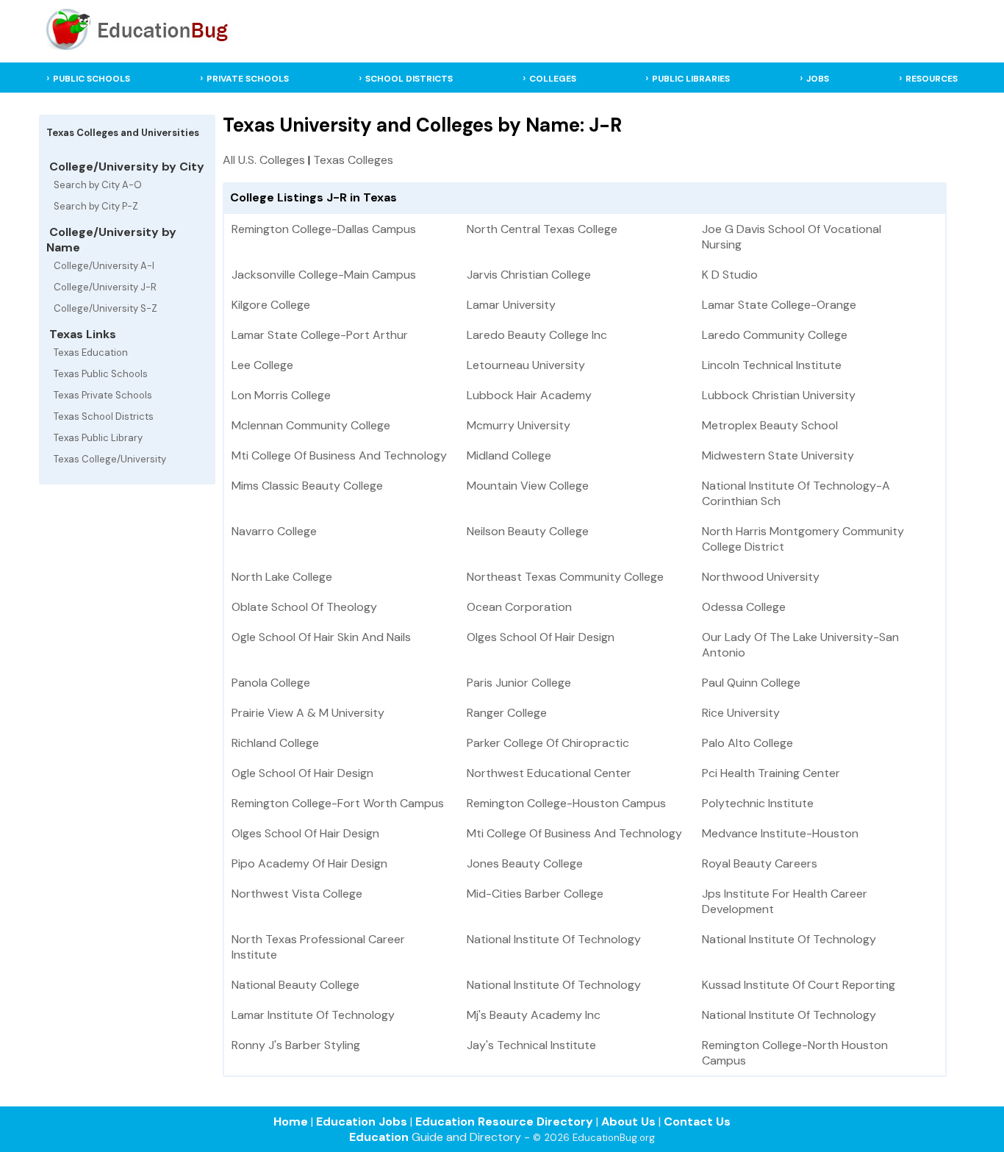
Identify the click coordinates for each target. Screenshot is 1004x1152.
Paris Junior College (519, 682)
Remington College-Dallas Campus (324, 229)
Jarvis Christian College (529, 274)
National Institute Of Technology (554, 939)
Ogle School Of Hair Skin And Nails (321, 637)
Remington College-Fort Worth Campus (338, 803)
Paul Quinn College (751, 682)
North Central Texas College (542, 229)
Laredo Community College (774, 335)
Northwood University (761, 576)
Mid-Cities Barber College (535, 893)
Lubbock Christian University (779, 395)
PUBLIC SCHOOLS (91, 79)
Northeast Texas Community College (565, 576)
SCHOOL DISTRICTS (409, 79)
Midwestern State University (778, 455)
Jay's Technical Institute (531, 1045)
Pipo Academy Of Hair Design (309, 863)
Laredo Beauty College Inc (537, 335)
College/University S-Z (105, 308)
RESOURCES (932, 79)
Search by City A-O (98, 185)
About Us (628, 1121)
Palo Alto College (747, 743)
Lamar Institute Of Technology (313, 1015)
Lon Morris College (281, 395)
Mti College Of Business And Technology (339, 455)
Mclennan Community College (311, 425)
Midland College (509, 455)
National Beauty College (295, 984)
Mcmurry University (518, 425)
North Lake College (282, 576)
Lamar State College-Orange (779, 304)
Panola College (271, 682)
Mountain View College (528, 485)
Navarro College (274, 531)
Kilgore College (271, 304)
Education (379, 1137)
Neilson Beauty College (528, 531)
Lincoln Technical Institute (772, 365)
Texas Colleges (353, 160)
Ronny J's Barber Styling (296, 1045)
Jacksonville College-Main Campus (324, 274)
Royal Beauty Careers (759, 863)
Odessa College (744, 607)
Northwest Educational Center (549, 773)
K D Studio (730, 274)
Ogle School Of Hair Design (302, 773)
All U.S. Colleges (264, 160)
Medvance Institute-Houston (780, 833)
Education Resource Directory (504, 1121)
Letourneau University (526, 365)
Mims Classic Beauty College (307, 485)
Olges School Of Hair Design (540, 637)
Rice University (741, 712)
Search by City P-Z (96, 206)
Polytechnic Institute (758, 803)
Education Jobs (361, 1121)
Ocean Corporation (519, 607)
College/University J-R (105, 287)
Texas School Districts (104, 416)
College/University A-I (104, 266)
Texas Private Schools (103, 395)
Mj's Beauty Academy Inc (533, 1015)
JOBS (817, 79)
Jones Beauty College (525, 863)
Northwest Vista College (297, 893)
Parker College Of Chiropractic (548, 743)
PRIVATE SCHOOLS (248, 79)
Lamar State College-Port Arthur (320, 335)
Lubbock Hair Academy (529, 395)
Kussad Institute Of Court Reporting (798, 984)
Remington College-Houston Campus (566, 803)
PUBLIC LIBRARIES (691, 79)
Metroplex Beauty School (770, 425)
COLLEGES (552, 79)
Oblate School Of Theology (304, 607)
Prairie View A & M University (308, 712)
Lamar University (511, 304)
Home (290, 1121)
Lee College (262, 365)
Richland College (275, 743)
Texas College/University (110, 459)
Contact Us (697, 1121)
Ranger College (507, 712)
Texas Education (91, 352)
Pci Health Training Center (771, 773)
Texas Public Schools (101, 374)
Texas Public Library (98, 438)
